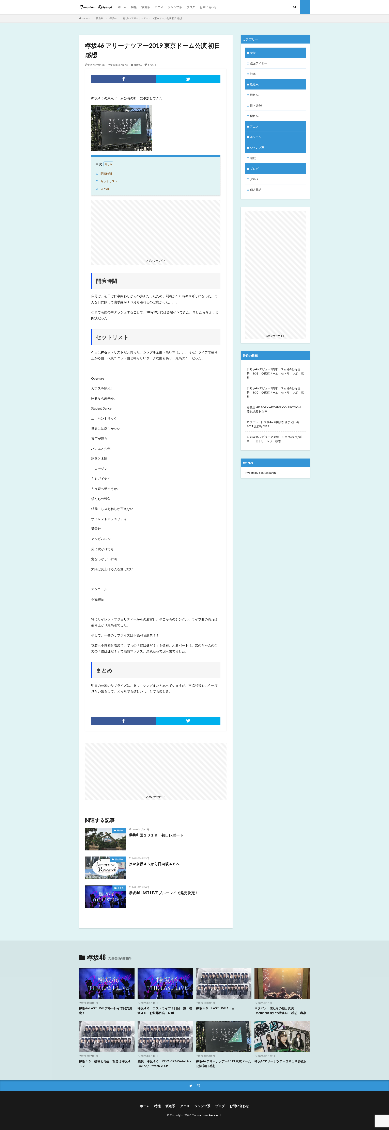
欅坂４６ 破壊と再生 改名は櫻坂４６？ (105, 1063)
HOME (86, 18)
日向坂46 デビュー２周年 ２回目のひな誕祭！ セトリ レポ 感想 (274, 439)
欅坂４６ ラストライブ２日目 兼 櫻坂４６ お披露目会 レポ (165, 1010)
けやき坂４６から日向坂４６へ (154, 864)
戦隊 (253, 74)
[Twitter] (188, 79)
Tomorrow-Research (207, 1115)
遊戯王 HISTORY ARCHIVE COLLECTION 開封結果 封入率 (274, 409)
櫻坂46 (254, 116)
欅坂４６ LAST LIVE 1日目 (215, 1008)
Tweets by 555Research (260, 472)
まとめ (102, 188)
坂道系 (145, 7)
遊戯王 (254, 158)
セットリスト (107, 181)
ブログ (191, 7)
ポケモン (255, 137)
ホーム (122, 7)
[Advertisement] (155, 228)
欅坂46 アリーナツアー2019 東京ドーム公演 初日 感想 (152, 18)
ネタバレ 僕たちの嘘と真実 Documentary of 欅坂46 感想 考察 (280, 1010)
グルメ (254, 179)
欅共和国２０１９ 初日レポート (156, 835)
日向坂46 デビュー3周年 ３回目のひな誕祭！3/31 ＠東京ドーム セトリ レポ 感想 (275, 373)
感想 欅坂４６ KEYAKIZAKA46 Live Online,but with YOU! (164, 1063)
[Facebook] (123, 79)
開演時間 (104, 173)
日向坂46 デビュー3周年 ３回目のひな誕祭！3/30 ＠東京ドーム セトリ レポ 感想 (275, 392)
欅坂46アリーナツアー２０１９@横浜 (280, 1061)
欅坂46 (113, 18)
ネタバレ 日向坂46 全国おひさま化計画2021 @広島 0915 (273, 424)
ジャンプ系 (175, 7)
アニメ (159, 7)
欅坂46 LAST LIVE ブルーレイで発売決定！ (164, 893)
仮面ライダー (258, 63)
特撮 (134, 7)
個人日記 (255, 189)
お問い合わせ (208, 7)
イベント (152, 64)
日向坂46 (119, 859)
